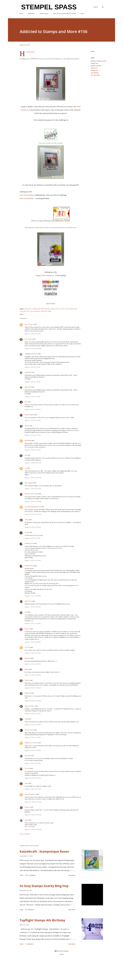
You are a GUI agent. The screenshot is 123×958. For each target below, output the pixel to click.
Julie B (27, 669)
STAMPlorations (72, 227)
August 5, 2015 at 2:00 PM (33, 527)
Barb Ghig (28, 440)
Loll (26, 612)
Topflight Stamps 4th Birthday (42, 920)
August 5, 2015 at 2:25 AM (32, 367)
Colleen (27, 680)
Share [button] (92, 51)
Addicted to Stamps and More (98, 61)
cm (26, 468)
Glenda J (27, 807)
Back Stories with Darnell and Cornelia (64, 13)
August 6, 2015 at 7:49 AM (33, 675)
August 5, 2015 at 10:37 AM (33, 463)
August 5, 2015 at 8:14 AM (32, 420)
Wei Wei (27, 647)
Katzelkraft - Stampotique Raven (44, 851)
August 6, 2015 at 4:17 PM (32, 713)
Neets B (27, 768)
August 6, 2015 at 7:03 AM (33, 664)
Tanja (26, 519)
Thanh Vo (28, 693)
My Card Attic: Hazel (31, 494)
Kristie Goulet (29, 414)
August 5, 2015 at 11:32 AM (33, 477)
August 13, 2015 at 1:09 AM (33, 815)
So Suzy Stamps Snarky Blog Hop (44, 886)
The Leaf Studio (30, 826)
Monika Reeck (29, 543)
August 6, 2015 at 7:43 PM (33, 737)
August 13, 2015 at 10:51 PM (33, 829)
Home (21, 13)
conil (26, 719)
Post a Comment (25, 834)
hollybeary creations (31, 743)
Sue (26, 455)
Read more (71, 875)
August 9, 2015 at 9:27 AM (33, 789)
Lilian (26, 820)
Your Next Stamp (26, 195)
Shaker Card (94, 68)
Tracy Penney (29, 730)
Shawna (27, 629)
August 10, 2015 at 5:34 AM (33, 802)
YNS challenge (94, 73)
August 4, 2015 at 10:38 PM (33, 348)
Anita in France (29, 706)
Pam (26, 402)
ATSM (32, 59)
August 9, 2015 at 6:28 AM (33, 778)
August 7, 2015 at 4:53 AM (32, 763)
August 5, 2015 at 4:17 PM (32, 538)
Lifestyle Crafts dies (96, 65)
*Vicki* (27, 425)
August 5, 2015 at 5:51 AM (32, 382)
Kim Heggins (29, 483)
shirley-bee (28, 601)
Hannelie (27, 755)
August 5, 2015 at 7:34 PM (32, 623)
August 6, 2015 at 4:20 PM (33, 724)
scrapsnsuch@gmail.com (33, 506)
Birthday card (94, 63)
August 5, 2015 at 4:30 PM (33, 596)
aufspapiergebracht (31, 354)
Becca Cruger (29, 324)
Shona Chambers (30, 794)
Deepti (27, 532)
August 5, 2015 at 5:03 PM (32, 607)
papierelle (28, 372)
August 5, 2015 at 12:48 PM (33, 501)
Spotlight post (94, 70)
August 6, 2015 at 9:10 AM (33, 688)
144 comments (29, 909)
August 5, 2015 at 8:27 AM (32, 435)
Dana (26, 783)
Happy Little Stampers (45, 275)
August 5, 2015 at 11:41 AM (33, 488)
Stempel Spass (48, 7)
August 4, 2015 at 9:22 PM (33, 334)
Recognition (31, 13)
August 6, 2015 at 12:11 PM (33, 701)
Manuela (27, 658)
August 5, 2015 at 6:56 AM (32, 409)
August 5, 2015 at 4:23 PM (33, 560)
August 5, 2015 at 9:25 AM (32, 450)
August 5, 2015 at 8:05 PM (32, 642)
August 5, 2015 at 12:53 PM (33, 514)
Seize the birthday (27, 198)
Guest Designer (44, 13)
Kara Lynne (28, 339)
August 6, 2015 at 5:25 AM (32, 653)
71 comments (29, 944)
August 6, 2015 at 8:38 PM (33, 750)
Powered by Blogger (62, 951)
